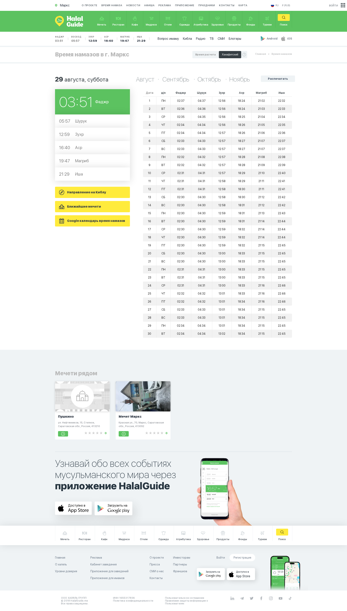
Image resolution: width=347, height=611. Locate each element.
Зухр (93, 39)
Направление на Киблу (86, 192)
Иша (141, 39)
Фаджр (59, 39)
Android (272, 38)
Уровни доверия (66, 571)
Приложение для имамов (107, 578)
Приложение (184, 5)
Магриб (125, 39)
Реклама (164, 5)
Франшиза (180, 571)
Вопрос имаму (168, 39)
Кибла (187, 39)
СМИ (221, 39)
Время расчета (205, 54)
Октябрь (210, 79)
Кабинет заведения (103, 564)
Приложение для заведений (109, 571)
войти (333, 5)
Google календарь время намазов (96, 221)
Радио (200, 39)
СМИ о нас (157, 571)
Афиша (149, 5)
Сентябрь (176, 79)
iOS (289, 38)
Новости (133, 5)
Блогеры (235, 39)
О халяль (61, 564)
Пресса (155, 564)
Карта (243, 5)
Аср (108, 39)
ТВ (211, 39)
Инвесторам (181, 557)
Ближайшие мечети (84, 206)
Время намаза (111, 5)
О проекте (89, 5)
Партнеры (180, 564)
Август (145, 79)
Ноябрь (239, 79)
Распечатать (278, 78)
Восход (76, 39)
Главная (260, 53)
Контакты (226, 5)
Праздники (206, 5)
